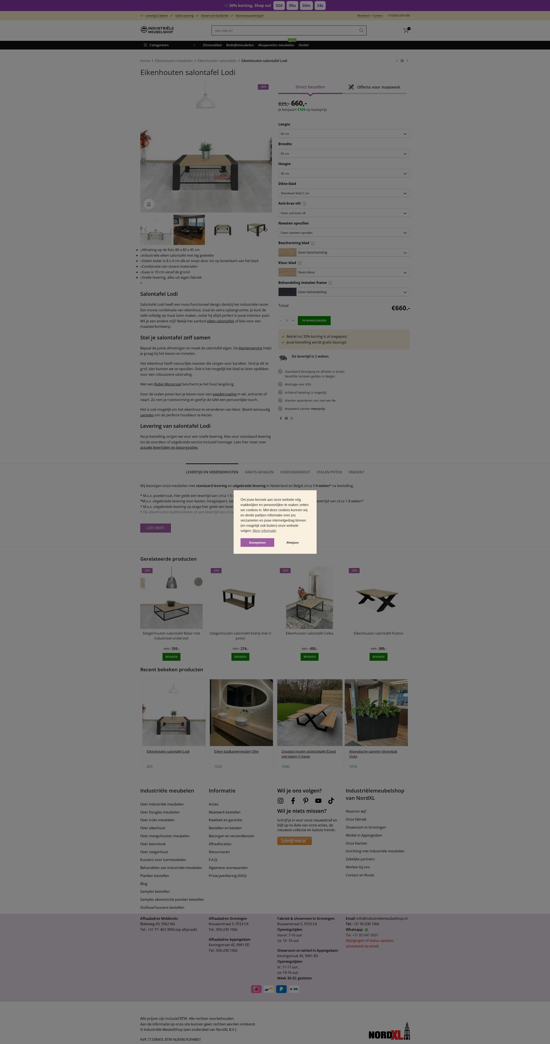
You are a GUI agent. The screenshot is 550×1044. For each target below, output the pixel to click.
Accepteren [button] (257, 542)
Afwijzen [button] (292, 542)
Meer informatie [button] (264, 531)
